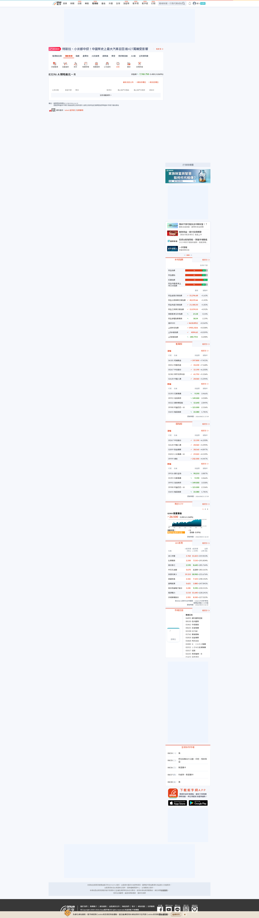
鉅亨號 (145, 3)
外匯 (111, 3)
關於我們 (83, 906)
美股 (87, 3)
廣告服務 (103, 906)
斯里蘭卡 (182, 767)
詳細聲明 (164, 890)
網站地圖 (141, 906)
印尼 (197, 759)
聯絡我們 (125, 906)
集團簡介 (93, 906)
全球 (118, 3)
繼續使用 (176, 914)
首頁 (65, 3)
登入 (198, 3)
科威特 (181, 774)
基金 (103, 3)
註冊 (203, 3)
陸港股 (95, 3)
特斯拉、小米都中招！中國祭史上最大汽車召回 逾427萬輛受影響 (105, 49)
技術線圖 (189, 164)
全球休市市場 (187, 747)
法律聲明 (150, 906)
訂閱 (153, 3)
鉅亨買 (136, 3)
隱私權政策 (163, 914)
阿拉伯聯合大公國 (186, 759)
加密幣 (126, 3)
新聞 (72, 3)
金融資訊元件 (114, 906)
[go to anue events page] (189, 3)
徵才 (133, 906)
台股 (80, 3)
